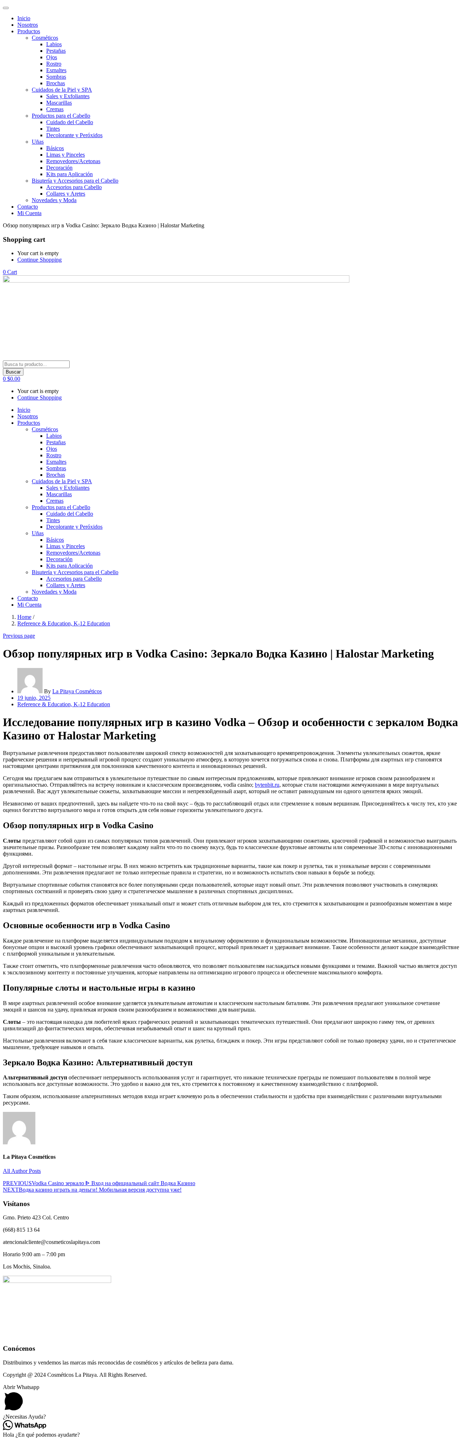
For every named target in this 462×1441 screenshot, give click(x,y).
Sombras (56, 77)
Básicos (55, 148)
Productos (28, 31)
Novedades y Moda (54, 200)
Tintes (53, 129)
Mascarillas (59, 103)
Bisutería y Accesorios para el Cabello (75, 181)
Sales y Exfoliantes (68, 96)
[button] (10, 272)
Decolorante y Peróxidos (74, 135)
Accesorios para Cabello (74, 187)
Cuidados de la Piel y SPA (62, 90)
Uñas (38, 142)
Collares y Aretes (65, 194)
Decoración (59, 168)
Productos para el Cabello (61, 116)
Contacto (27, 207)
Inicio (23, 18)
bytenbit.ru (267, 785)
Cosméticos (45, 38)
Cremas (55, 109)
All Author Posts (22, 1171)
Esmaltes (56, 70)
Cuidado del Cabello (69, 122)
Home (24, 617)
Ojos (51, 57)
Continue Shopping (39, 260)
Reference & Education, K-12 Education (63, 623)
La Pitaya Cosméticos (77, 691)
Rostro (53, 64)
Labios (54, 44)
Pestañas (56, 51)
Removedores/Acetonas (73, 161)
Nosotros (27, 25)
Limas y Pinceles (65, 155)
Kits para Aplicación (69, 174)
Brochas (55, 83)
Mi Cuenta (29, 213)
